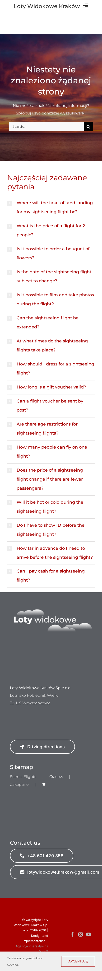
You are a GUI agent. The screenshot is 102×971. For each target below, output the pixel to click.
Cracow (56, 776)
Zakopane (19, 784)
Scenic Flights (23, 776)
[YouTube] (88, 934)
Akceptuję (78, 961)
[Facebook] (72, 934)
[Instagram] (80, 934)
